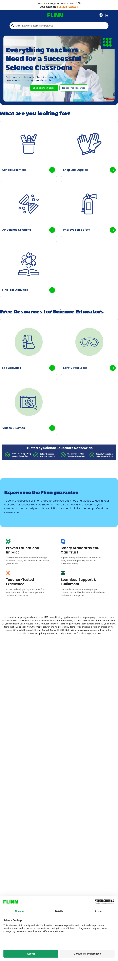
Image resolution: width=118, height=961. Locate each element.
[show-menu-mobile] (9, 15)
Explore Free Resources (73, 87)
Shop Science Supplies (44, 87)
